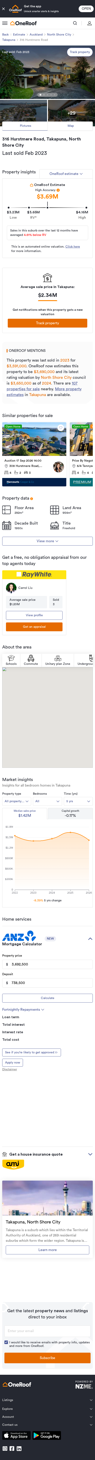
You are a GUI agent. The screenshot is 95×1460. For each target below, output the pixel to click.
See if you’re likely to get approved (29, 1052)
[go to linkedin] (19, 1448)
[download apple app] (16, 1436)
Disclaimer (9, 1069)
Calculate (47, 998)
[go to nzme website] (84, 1385)
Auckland (36, 34)
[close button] (3, 8)
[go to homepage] (23, 23)
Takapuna (8, 40)
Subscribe (47, 1358)
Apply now (12, 1062)
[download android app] (46, 1436)
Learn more (47, 1250)
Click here (72, 246)
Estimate (19, 34)
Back (5, 34)
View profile (34, 615)
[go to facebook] (12, 1448)
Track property (80, 52)
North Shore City (59, 34)
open (86, 8)
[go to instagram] (5, 1448)
